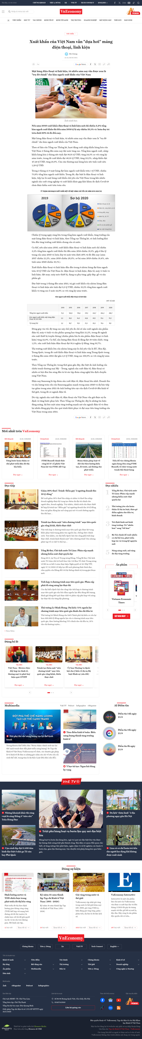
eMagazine (92, 706)
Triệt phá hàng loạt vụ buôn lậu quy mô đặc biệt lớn (70, 833)
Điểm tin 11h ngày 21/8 (127, 732)
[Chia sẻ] (108, 64)
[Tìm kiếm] (9, 11)
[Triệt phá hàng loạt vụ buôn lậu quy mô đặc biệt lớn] (71, 809)
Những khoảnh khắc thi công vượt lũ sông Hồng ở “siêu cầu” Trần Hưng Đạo (18, 816)
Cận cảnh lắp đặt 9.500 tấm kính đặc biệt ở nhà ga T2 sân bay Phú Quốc (17, 851)
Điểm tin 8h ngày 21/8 (126, 748)
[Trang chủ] (8, 20)
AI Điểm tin (121, 705)
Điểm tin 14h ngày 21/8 (127, 715)
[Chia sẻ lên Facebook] (90, 64)
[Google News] (138, 3)
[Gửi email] (99, 64)
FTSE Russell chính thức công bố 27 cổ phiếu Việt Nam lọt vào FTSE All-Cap (53, 464)
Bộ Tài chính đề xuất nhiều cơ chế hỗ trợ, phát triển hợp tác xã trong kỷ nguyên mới (124, 539)
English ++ (103, 3)
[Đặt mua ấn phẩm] (133, 11)
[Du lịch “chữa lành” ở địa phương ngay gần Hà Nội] (123, 800)
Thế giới (117, 20)
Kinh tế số (48, 20)
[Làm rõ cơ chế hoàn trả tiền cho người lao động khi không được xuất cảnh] (123, 835)
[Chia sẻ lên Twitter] (95, 64)
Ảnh (4, 986)
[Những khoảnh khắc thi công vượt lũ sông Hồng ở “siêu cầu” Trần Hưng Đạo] (18, 800)
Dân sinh (128, 20)
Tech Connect (87, 3)
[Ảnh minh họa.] (71, 79)
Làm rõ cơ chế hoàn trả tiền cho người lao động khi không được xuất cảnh (122, 851)
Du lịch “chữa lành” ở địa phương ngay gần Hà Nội (121, 815)
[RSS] (118, 1007)
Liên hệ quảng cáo (73, 1008)
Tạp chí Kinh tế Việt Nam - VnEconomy (124, 1029)
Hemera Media (40, 1026)
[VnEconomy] (71, 190)
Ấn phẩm (121, 565)
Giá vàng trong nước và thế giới (87, 896)
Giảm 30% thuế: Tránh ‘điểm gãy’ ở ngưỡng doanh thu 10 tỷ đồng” (68, 492)
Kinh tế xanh (62, 20)
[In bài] (33, 64)
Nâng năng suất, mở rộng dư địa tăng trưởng (123, 552)
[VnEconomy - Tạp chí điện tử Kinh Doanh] (71, 938)
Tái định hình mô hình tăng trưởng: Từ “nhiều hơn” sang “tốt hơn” (122, 525)
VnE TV (74, 3)
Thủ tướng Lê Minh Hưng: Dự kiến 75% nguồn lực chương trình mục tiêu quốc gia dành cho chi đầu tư (67, 609)
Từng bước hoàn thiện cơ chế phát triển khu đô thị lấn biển (17, 464)
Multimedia (12, 705)
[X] (119, 3)
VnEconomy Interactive (123, 895)
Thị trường (76, 20)
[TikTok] (133, 3)
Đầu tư (27, 20)
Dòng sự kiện (71, 869)
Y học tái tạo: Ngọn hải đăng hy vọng (79, 768)
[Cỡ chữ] (38, 64)
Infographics (81, 706)
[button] (48, 692)
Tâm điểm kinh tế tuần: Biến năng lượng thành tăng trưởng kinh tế (79, 735)
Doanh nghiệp (90, 20)
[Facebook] (115, 3)
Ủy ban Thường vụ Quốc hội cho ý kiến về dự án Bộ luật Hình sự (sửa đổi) (79, 671)
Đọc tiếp (10, 485)
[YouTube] (129, 3)
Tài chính (37, 20)
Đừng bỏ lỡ (11, 641)
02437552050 (60, 1002)
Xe (66, 3)
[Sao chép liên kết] (104, 64)
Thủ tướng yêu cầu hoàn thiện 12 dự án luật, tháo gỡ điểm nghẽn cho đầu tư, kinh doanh (124, 511)
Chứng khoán (39, 3)
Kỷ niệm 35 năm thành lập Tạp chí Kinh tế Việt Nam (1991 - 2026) (52, 898)
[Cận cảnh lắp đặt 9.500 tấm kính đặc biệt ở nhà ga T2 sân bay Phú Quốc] (18, 835)
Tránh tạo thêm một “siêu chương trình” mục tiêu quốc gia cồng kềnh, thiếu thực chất (68, 524)
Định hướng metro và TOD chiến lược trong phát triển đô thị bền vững (18, 898)
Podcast (71, 706)
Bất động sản (105, 20)
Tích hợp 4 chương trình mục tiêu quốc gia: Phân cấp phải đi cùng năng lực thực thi (67, 584)
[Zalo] (124, 3)
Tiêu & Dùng (55, 3)
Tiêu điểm (16, 20)
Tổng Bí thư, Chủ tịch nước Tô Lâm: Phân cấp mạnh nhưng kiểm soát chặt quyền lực (67, 552)
